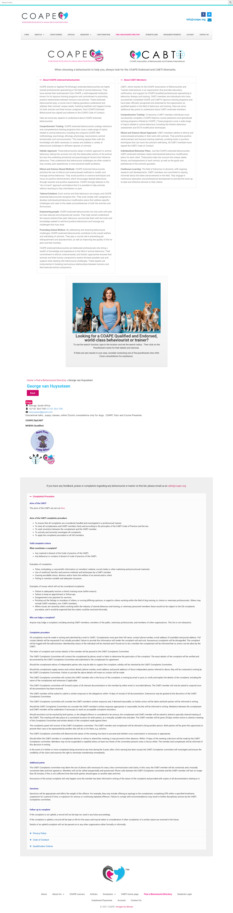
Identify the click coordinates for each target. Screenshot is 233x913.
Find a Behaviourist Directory (128, 35)
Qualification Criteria (43, 846)
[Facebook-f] (203, 14)
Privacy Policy (39, 833)
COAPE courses (56, 35)
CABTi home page (103, 35)
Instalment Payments (172, 35)
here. (63, 508)
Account (190, 35)
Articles (71, 35)
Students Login (152, 35)
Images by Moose (124, 906)
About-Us (38, 35)
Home (26, 35)
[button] (76, 80)
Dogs (29, 402)
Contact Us (204, 35)
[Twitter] (209, 14)
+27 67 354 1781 (54, 408)
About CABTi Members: (135, 80)
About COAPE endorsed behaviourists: (61, 80)
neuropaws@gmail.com (41, 412)
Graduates (84, 35)
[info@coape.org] (210, 20)
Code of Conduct (41, 840)
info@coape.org (195, 19)
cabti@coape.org (177, 485)
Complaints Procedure (43, 496)
